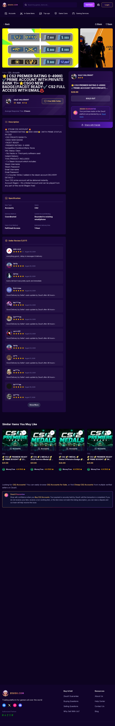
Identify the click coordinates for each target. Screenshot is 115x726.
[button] (98, 5)
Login (107, 5)
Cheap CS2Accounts (83, 485)
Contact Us (99, 706)
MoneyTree (10, 469)
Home (4, 72)
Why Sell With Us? (72, 711)
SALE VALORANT (21, 100)
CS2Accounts (19, 485)
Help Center (100, 701)
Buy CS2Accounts (42, 497)
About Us (99, 696)
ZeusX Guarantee (71, 696)
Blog (97, 711)
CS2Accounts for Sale (57, 485)
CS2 (3, 454)
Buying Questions (71, 701)
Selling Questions (71, 706)
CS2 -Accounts (14, 72)
